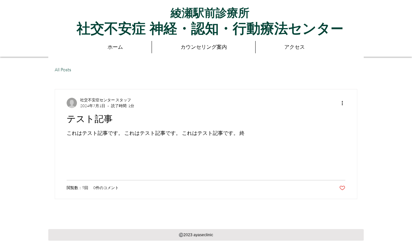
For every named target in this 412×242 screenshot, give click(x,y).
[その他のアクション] (344, 103)
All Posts (63, 69)
